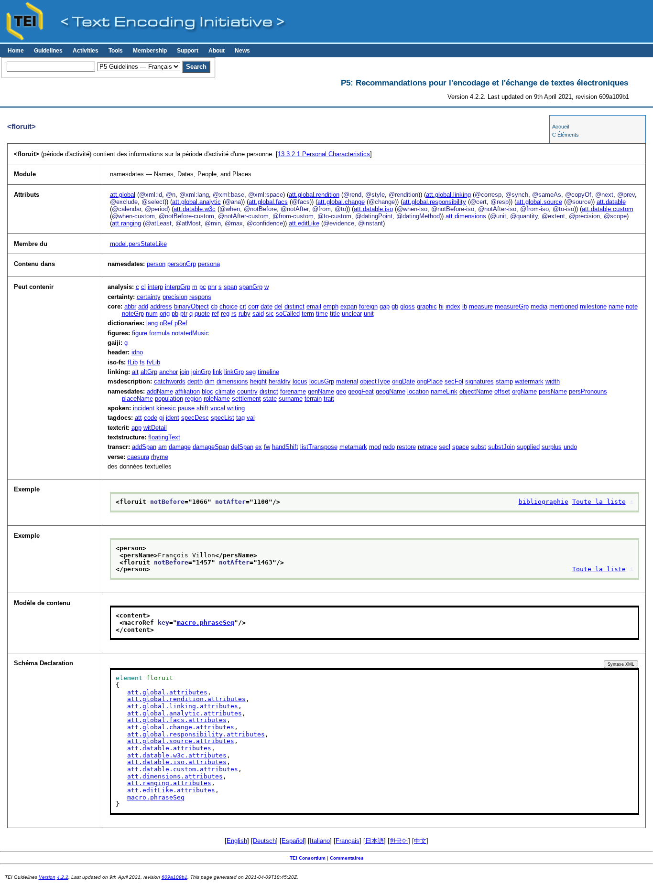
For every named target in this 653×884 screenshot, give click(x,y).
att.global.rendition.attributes (186, 699)
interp (155, 286)
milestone (593, 306)
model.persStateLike (138, 243)
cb (214, 306)
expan (348, 306)
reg (225, 313)
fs (142, 362)
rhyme (159, 456)
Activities (85, 50)
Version (47, 877)
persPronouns (588, 391)
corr (253, 306)
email (313, 306)
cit (242, 306)
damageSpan (211, 446)
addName (160, 391)
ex (258, 446)
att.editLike (304, 223)
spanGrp (250, 286)
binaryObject (191, 306)
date (266, 306)
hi (441, 306)
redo (389, 446)
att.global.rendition (314, 194)
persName (553, 391)
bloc (207, 391)
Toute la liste (599, 501)
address (161, 306)
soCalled (288, 313)
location (418, 391)
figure (139, 333)
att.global (122, 194)
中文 (420, 840)
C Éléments (565, 135)
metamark (353, 446)
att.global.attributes (167, 692)
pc (202, 286)
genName (321, 391)
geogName (390, 391)
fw (267, 446)
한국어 (399, 840)
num (152, 313)
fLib (133, 362)
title (335, 313)
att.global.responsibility (434, 201)
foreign (368, 306)
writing (236, 408)
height (258, 381)
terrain (313, 398)
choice (228, 306)
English (237, 840)
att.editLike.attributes (171, 790)
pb (175, 313)
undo (570, 446)
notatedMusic (190, 333)
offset (502, 391)
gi (161, 417)
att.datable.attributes (169, 748)
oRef (166, 323)
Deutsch (264, 840)
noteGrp (133, 313)
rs (234, 313)
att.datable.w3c (195, 209)
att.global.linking (448, 194)
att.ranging (126, 223)
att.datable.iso (373, 209)
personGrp (181, 263)
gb (395, 306)
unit (369, 313)
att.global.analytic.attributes (184, 713)
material (347, 381)
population (169, 398)
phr (212, 286)
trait (329, 398)
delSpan (242, 446)
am (162, 446)
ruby (244, 313)
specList (222, 417)
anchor (168, 371)
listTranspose (318, 446)
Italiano (320, 840)
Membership (150, 50)
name (616, 306)
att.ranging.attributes (169, 783)
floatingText (164, 437)
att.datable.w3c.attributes (177, 755)
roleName (217, 398)
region (193, 398)
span (230, 286)
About (216, 50)
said (258, 313)
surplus (552, 446)
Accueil (560, 126)
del (278, 306)
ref (215, 313)
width (552, 381)
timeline (268, 371)
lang (152, 323)
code (150, 417)
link (217, 371)
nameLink (444, 391)
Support (187, 50)
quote (202, 313)
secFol (454, 381)
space (460, 446)
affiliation (187, 391)
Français (347, 840)
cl (143, 286)
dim (210, 381)
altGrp (149, 371)
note (632, 306)
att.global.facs (268, 201)
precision (175, 296)
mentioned (563, 306)
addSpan (144, 446)
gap (385, 306)
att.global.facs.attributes (177, 720)
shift (202, 408)
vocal (217, 408)
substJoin (501, 446)
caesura (138, 456)
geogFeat (361, 391)
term (308, 313)
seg (251, 371)
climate (225, 391)
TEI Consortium (308, 858)
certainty (149, 296)
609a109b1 (174, 877)
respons (200, 296)
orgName (524, 391)
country (247, 391)
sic (270, 313)
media (539, 306)
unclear (352, 313)
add (143, 306)
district (269, 391)
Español (293, 840)
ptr (183, 313)
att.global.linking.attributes (182, 706)
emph (330, 306)
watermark (529, 381)
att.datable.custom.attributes (182, 769)
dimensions (232, 381)
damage (180, 446)
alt (135, 371)
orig (165, 313)
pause (186, 408)
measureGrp (512, 306)
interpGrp (177, 286)
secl (444, 446)
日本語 (374, 840)
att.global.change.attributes (180, 727)
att (138, 417)
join (184, 371)
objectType (375, 381)
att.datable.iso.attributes (177, 762)
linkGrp (234, 371)
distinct (294, 306)
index (453, 306)
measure (481, 306)
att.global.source (539, 201)
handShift (285, 446)
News (242, 50)
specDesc (195, 417)
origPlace (430, 381)
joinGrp (201, 371)
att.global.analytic (196, 201)
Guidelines (48, 50)
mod (375, 446)
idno (137, 352)
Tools (116, 50)
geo (341, 391)
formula (159, 333)
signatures (479, 381)
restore (406, 446)
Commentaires (347, 858)
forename (293, 391)
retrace (427, 446)
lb (464, 306)
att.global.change (341, 201)
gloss (407, 306)
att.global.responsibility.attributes (196, 734)
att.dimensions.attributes (175, 776)
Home (16, 50)
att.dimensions (466, 216)
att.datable (611, 201)
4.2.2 (62, 877)
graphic (427, 306)
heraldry (280, 381)
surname (291, 398)
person (156, 263)
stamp (504, 381)
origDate (403, 381)
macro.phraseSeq (205, 622)
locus (300, 381)
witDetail (155, 427)
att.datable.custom (607, 209)
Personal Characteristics (324, 154)
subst (478, 446)
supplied (528, 446)
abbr (130, 306)
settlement (246, 398)
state (270, 398)
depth (195, 381)
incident (143, 408)
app (136, 427)
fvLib (153, 362)
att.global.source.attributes (180, 741)
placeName (137, 398)
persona (209, 263)
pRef (180, 323)
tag (240, 417)
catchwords (169, 381)
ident (172, 417)
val (251, 417)
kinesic (166, 408)
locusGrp (321, 381)
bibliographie (543, 501)
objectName (475, 391)
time (322, 313)
